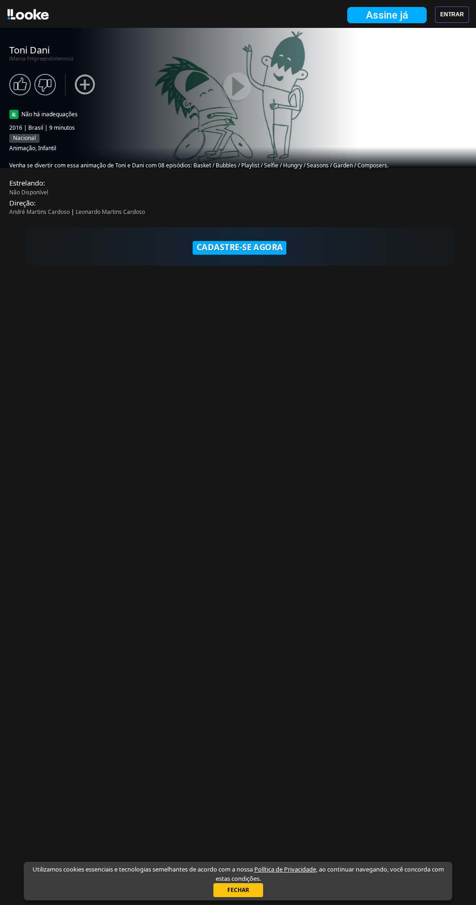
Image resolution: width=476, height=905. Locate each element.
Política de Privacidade (285, 869)
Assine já (387, 15)
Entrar (452, 14)
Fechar (238, 890)
